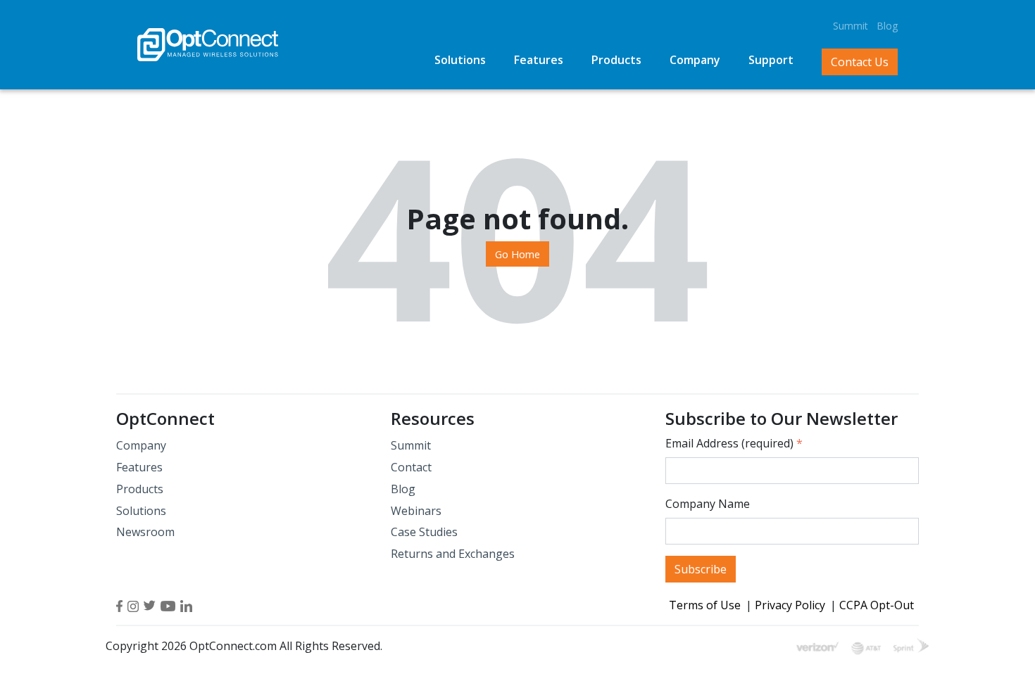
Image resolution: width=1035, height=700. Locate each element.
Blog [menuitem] (403, 489)
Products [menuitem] (616, 60)
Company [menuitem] (695, 60)
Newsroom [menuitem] (145, 532)
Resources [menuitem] (433, 419)
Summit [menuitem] (411, 445)
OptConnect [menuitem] (165, 419)
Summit (850, 25)
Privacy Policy (790, 605)
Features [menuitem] (538, 60)
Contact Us (860, 62)
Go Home (517, 254)
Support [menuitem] (771, 60)
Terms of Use (705, 605)
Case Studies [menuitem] (424, 532)
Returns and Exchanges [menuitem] (453, 553)
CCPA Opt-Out (876, 605)
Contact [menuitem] (411, 467)
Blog (887, 25)
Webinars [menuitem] (416, 510)
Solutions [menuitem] (460, 60)
